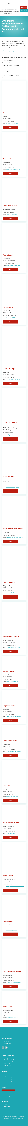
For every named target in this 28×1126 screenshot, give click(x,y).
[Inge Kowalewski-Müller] (14, 954)
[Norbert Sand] (14, 290)
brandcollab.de (14, 1120)
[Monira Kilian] (14, 998)
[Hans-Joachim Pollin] (14, 733)
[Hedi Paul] (14, 772)
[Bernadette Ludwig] (14, 404)
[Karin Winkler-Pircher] (14, 619)
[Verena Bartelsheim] (14, 191)
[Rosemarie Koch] (14, 459)
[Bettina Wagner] (14, 663)
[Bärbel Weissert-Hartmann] (14, 511)
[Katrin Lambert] (14, 858)
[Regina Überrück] (14, 698)
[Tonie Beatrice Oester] (14, 813)
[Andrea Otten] (14, 145)
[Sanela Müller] (14, 907)
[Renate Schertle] (14, 238)
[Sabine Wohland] (14, 563)
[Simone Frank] (14, 96)
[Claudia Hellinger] (14, 347)
